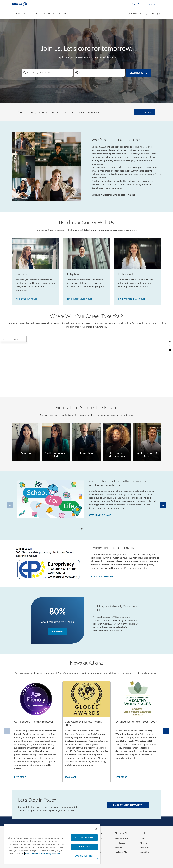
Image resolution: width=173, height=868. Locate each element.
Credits (142, 839)
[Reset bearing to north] (170, 345)
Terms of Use (144, 848)
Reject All (84, 847)
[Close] (96, 829)
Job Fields (62, 14)
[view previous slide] (10, 505)
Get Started (144, 112)
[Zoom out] (170, 341)
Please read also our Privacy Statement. (43, 853)
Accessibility (144, 852)
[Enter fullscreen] (170, 350)
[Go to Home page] (19, 4)
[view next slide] (163, 505)
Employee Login (152, 4)
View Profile (135, 4)
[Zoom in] (170, 338)
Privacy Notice (145, 843)
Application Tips (121, 852)
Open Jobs (34, 14)
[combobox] (47, 73)
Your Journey (120, 843)
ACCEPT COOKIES (84, 837)
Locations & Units (121, 839)
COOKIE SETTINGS (84, 856)
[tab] (82, 529)
